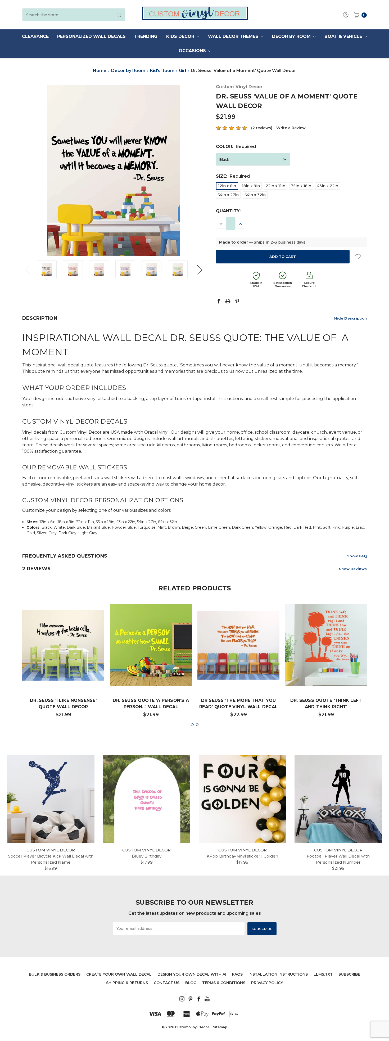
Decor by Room (292, 36)
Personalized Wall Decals (91, 36)
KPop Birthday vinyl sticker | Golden (242, 856)
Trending (145, 36)
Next (199, 269)
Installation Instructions (278, 974)
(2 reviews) (261, 127)
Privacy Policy (267, 982)
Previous (27, 269)
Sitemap (220, 1027)
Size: (233, 176)
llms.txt (323, 974)
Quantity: (228, 210)
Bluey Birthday (146, 856)
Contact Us (166, 982)
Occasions (193, 50)
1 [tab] (192, 724)
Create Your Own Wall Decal (119, 974)
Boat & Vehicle (343, 36)
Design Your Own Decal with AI (191, 974)
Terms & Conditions (223, 982)
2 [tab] (197, 724)
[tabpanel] (63, 663)
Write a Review (291, 127)
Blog (190, 982)
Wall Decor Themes (234, 36)
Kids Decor (181, 36)
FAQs (237, 974)
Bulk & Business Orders (54, 974)
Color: (236, 146)
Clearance (35, 36)
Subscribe (349, 974)
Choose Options (63, 670)
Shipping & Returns (127, 982)
